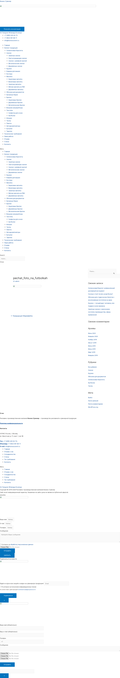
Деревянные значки (15, 66)
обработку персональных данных (21, 544)
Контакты (7, 144)
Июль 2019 (91, 346)
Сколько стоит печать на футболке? (100, 294)
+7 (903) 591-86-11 (10, 38)
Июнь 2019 (91, 349)
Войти (90, 397)
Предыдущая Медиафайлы (22, 316)
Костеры (9, 74)
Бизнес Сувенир (5, 1)
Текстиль (9, 110)
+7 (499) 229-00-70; (8, 441)
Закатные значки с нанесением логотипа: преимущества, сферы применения (99, 312)
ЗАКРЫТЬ (7, 555)
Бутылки (9, 128)
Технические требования (13, 134)
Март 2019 (91, 352)
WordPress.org (93, 407)
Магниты (9, 76)
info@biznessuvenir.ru (11, 40)
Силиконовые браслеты (14, 50)
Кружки (9, 69)
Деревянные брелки (15, 102)
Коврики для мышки (13, 71)
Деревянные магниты (15, 89)
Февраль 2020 (93, 336)
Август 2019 (92, 343)
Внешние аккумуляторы (14, 108)
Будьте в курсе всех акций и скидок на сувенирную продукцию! (22, 583)
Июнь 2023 (92, 333)
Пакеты (9, 123)
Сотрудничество (10, 454)
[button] (60, 149)
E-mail (2, 523)
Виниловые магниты (15, 82)
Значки (8, 53)
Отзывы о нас (8, 452)
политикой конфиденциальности (27, 589)
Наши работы (8, 136)
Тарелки (9, 131)
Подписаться (8, 595)
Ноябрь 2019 (92, 339)
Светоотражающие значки (17, 58)
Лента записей (93, 401)
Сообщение (4, 531)
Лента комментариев (95, 404)
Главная (7, 45)
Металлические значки (16, 63)
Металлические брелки (16, 105)
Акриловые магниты (15, 79)
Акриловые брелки (14, 100)
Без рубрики (92, 367)
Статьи (6, 141)
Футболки (11, 115)
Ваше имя (3, 519)
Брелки (8, 97)
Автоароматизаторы (13, 126)
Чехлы (8, 121)
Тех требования (9, 459)
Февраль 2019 (93, 355)
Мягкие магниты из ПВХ (16, 87)
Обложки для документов (15, 92)
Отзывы (6, 139)
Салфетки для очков (15, 113)
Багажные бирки (12, 95)
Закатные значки (14, 56)
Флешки (9, 118)
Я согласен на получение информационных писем (18, 587)
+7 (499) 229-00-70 (11, 35)
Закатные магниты (14, 84)
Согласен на (17, 544)
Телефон (3, 527)
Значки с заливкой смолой (17, 61)
